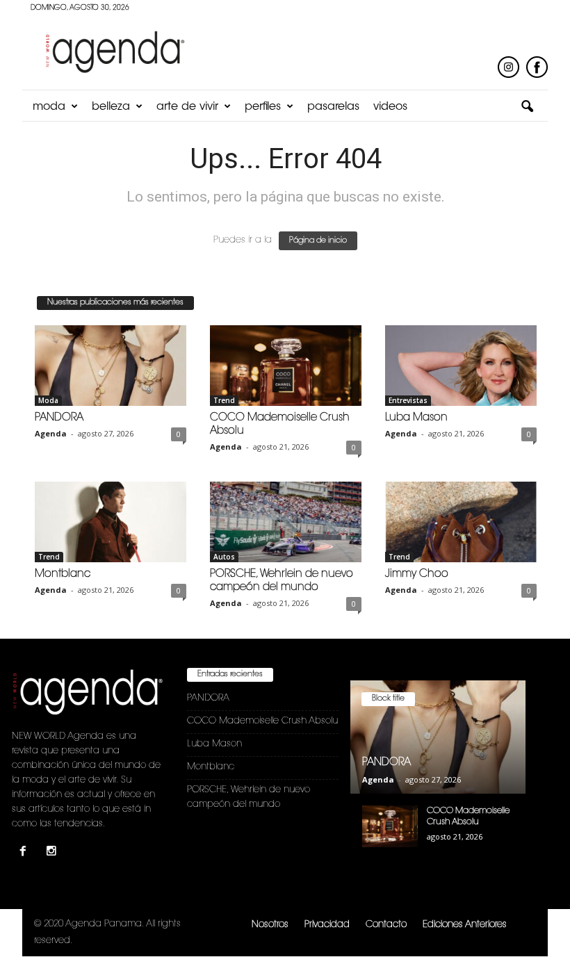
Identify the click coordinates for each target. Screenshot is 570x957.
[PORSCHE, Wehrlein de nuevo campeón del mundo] (285, 522)
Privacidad (327, 924)
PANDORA (59, 418)
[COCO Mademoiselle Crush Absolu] (285, 365)
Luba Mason (416, 418)
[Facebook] (26, 853)
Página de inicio (318, 241)
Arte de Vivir (187, 107)
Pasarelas (333, 107)
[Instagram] (53, 853)
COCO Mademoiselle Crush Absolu (262, 721)
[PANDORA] (110, 365)
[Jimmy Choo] (461, 522)
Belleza (111, 107)
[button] (527, 107)
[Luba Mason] (461, 365)
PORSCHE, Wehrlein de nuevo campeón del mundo (248, 797)
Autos (224, 557)
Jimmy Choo (416, 574)
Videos (390, 107)
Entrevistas (408, 400)
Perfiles (263, 107)
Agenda (51, 433)
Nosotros (270, 924)
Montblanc (62, 574)
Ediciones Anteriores (465, 924)
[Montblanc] (110, 522)
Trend (224, 400)
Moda (49, 107)
